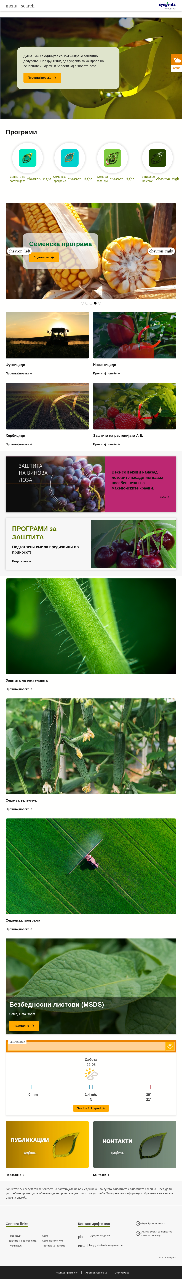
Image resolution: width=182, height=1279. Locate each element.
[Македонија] (167, 4)
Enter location (17, 1041)
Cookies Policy (122, 1273)
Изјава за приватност (67, 1273)
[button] (42, 78)
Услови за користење (96, 1273)
